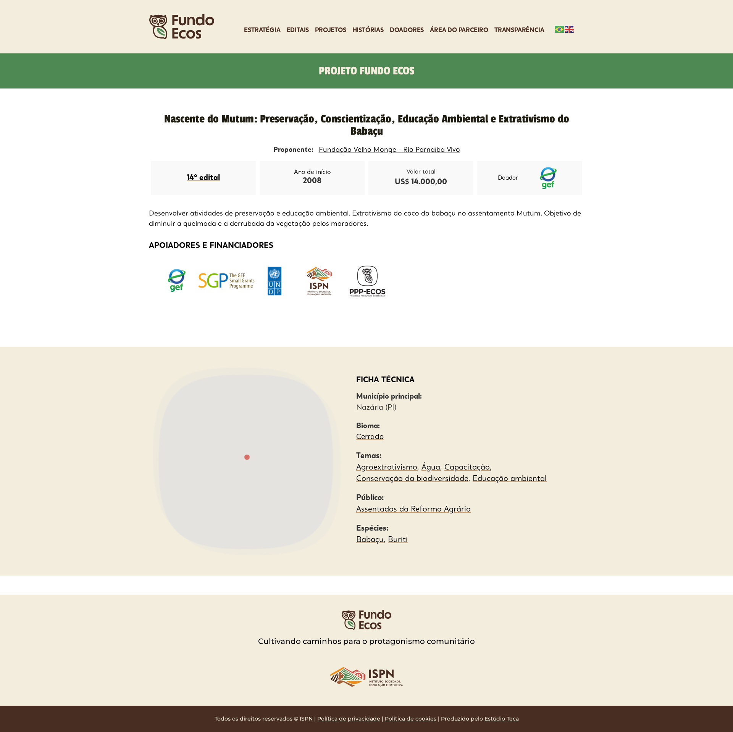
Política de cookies (410, 718)
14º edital (203, 178)
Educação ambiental (510, 479)
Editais (298, 30)
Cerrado (370, 437)
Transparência (519, 30)
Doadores (407, 30)
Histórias (368, 30)
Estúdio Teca (501, 718)
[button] (247, 457)
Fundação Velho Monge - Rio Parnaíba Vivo (389, 149)
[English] (570, 28)
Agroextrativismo (386, 467)
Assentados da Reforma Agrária (413, 509)
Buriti (398, 540)
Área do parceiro (459, 30)
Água (430, 467)
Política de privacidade (348, 718)
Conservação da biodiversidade (412, 479)
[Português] (560, 28)
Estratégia (262, 30)
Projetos (330, 30)
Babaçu (370, 540)
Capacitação (467, 467)
